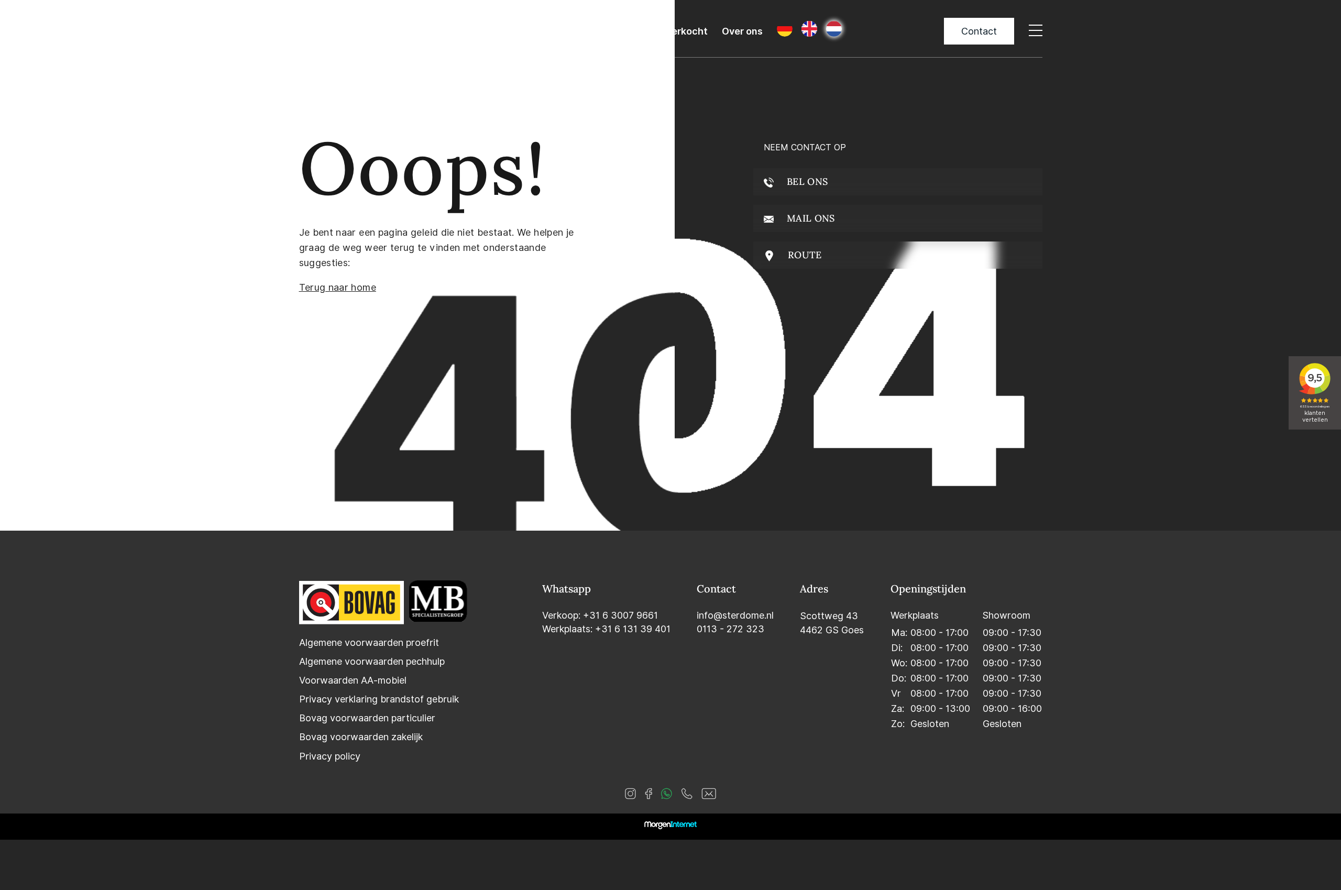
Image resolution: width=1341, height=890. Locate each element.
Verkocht (686, 31)
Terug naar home (337, 287)
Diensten (564, 31)
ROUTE (803, 255)
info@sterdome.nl (735, 615)
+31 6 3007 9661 (620, 615)
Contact (979, 31)
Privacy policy (329, 756)
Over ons (742, 31)
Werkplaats (625, 31)
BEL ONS (806, 181)
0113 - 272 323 (730, 628)
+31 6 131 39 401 (632, 628)
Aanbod (511, 31)
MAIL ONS (809, 218)
